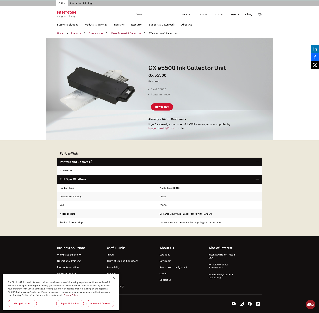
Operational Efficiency (69, 260)
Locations (203, 14)
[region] (61, 292)
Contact (186, 14)
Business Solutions (67, 24)
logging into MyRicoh (161, 128)
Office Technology (67, 273)
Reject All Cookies (69, 303)
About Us (186, 24)
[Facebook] (250, 304)
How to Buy (162, 106)
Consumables (96, 33)
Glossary (111, 279)
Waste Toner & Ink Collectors (126, 33)
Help (310, 304)
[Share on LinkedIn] (315, 49)
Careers (219, 14)
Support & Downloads (162, 24)
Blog (249, 14)
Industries (119, 24)
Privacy (110, 254)
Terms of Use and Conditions (122, 260)
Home (60, 33)
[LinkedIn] (258, 304)
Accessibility (113, 267)
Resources (137, 24)
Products (76, 33)
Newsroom (165, 260)
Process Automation (68, 267)
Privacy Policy (70, 295)
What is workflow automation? (218, 266)
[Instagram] (242, 304)
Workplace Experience (69, 254)
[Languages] (258, 14)
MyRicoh (235, 14)
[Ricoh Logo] (67, 14)
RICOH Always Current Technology (221, 276)
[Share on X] (315, 65)
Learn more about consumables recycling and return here (190, 222)
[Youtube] (234, 304)
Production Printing (81, 3)
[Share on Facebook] (315, 57)
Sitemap (111, 273)
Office (61, 3)
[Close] (113, 277)
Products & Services (96, 24)
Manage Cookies (22, 303)
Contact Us (165, 279)
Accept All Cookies (100, 303)
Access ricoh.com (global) (173, 267)
